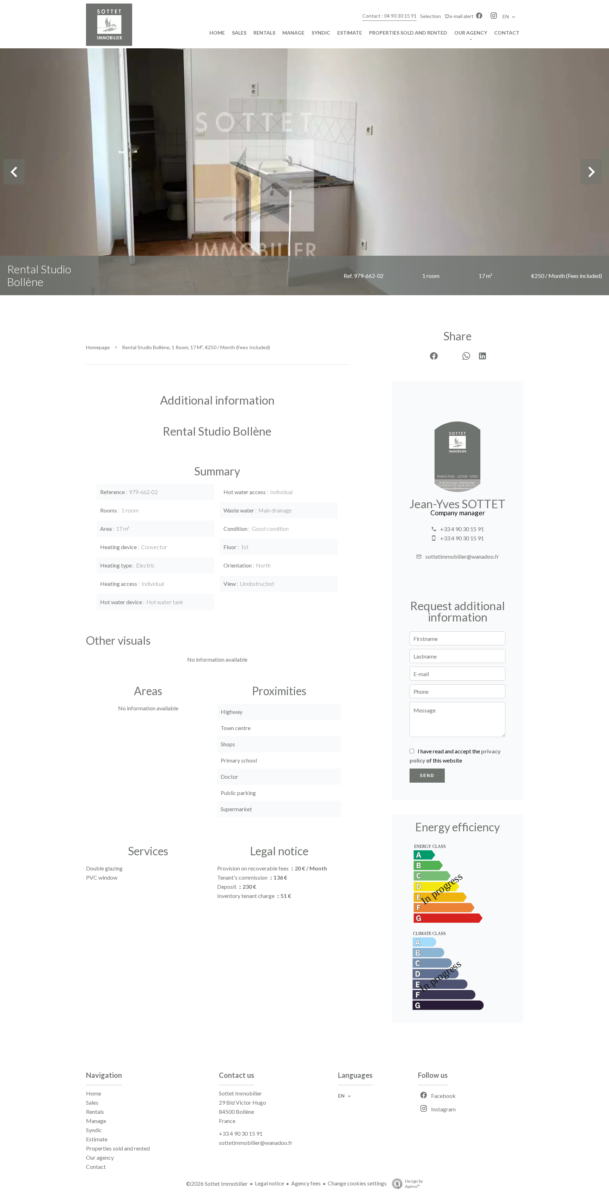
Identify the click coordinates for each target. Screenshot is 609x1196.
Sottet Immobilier (240, 1093)
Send (427, 775)
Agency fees (306, 1183)
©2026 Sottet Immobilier (217, 1183)
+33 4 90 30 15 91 (462, 529)
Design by (414, 1183)
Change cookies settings (357, 1183)
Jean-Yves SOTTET (457, 504)
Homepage (98, 347)
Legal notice (269, 1183)
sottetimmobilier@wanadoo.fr (462, 556)
